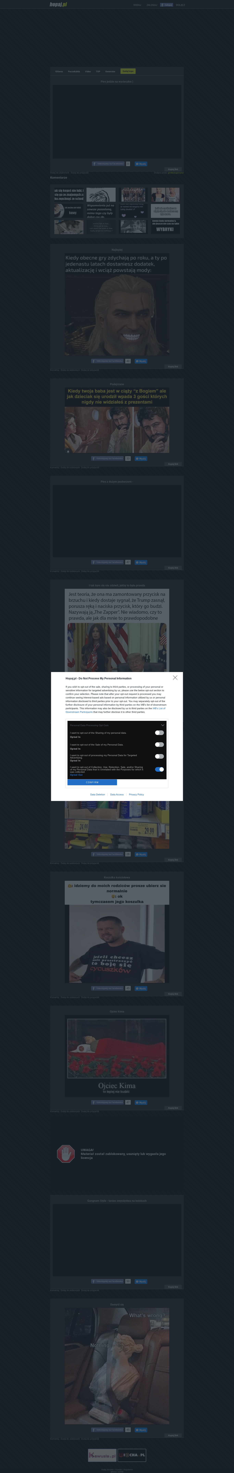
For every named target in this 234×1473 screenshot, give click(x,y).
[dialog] (117, 736)
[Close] (176, 678)
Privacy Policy (136, 794)
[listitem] (117, 725)
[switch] (159, 732)
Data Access (117, 794)
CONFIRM (92, 782)
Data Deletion (97, 794)
